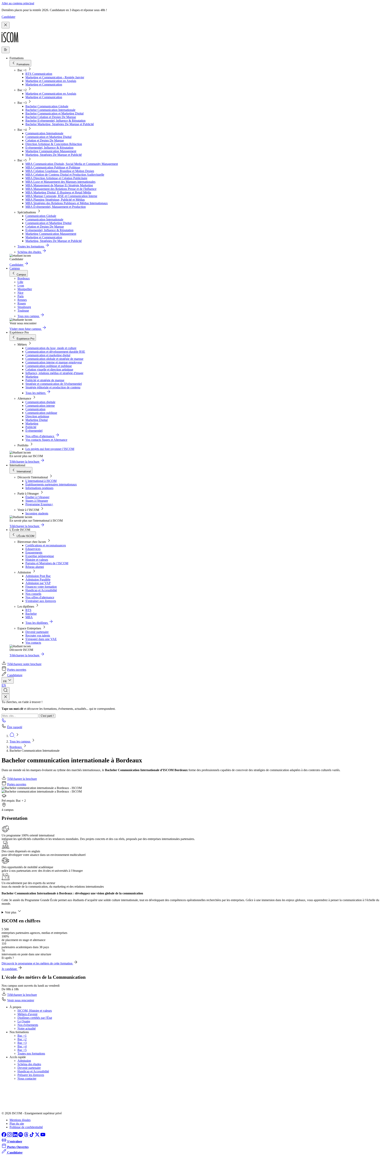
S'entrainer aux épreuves (40, 601)
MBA (29, 617)
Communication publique (41, 412)
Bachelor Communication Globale (46, 106)
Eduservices (32, 549)
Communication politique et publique (48, 366)
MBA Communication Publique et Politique (52, 167)
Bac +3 (22, 1042)
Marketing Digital (36, 420)
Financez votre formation (41, 586)
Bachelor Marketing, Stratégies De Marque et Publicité (59, 124)
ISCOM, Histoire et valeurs (34, 1010)
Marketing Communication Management (50, 151)
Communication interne (40, 405)
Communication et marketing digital (47, 355)
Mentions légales (20, 1120)
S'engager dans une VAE (41, 639)
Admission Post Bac (38, 576)
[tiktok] (32, 1136)
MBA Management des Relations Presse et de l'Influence (60, 189)
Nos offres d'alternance (39, 597)
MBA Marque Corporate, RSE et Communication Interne (61, 196)
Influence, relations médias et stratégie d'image (54, 373)
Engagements (33, 552)
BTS (28, 610)
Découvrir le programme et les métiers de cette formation (37, 963)
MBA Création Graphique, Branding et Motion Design (59, 171)
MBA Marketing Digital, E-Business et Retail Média (58, 192)
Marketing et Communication (43, 84)
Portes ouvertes (16, 669)
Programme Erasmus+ (39, 504)
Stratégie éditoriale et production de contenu (52, 387)
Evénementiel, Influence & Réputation (49, 147)
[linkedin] (15, 1136)
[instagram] (10, 1136)
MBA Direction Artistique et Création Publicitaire (56, 178)
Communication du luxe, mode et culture (50, 348)
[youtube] (42, 1136)
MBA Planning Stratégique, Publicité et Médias (55, 199)
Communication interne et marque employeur (53, 362)
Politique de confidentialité (26, 1127)
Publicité (30, 427)
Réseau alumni (34, 566)
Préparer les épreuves (30, 1075)
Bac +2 (22, 1039)
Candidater (8, 16)
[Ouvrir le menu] (6, 50)
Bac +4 (22, 1046)
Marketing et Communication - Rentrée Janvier (54, 77)
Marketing (31, 376)
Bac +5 (22, 1050)
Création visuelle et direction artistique (49, 369)
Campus (15, 268)
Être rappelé (14, 727)
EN (4, 685)
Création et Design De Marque (44, 140)
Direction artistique (37, 416)
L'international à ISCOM (41, 481)
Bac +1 (22, 1035)
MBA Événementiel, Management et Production (55, 206)
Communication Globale (40, 216)
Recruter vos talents (37, 635)
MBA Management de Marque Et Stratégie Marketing (59, 185)
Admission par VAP (38, 583)
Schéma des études (29, 1064)
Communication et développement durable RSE (55, 351)
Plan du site (17, 1123)
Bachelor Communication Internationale (50, 110)
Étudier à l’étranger (37, 497)
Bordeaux (16, 747)
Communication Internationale (44, 133)
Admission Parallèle (37, 579)
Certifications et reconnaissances (45, 545)
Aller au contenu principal (18, 3)
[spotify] (21, 1136)
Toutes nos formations (31, 1053)
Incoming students (36, 513)
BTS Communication (38, 73)
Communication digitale (40, 402)
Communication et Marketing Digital (48, 137)
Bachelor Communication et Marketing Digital (54, 113)
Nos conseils (33, 593)
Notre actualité (26, 1028)
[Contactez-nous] (4, 721)
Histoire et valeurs (36, 559)
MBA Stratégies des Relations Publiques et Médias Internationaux (66, 203)
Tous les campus (20, 741)
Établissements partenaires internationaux (51, 484)
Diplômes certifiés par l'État (34, 1017)
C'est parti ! (47, 715)
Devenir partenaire (37, 632)
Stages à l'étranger (36, 500)
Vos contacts (33, 642)
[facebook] (4, 1136)
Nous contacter (26, 1078)
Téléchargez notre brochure (24, 664)
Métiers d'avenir (27, 1014)
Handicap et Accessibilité (41, 590)
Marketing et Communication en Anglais (50, 81)
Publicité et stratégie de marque (44, 380)
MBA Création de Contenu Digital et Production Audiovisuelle (64, 174)
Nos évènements (27, 1025)
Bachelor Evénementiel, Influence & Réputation (55, 120)
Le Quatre (23, 1021)
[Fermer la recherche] (6, 697)
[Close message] (6, 25)
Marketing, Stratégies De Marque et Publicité (53, 154)
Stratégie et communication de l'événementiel (53, 383)
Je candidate (10, 969)
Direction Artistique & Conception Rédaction (53, 144)
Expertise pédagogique (39, 556)
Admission (24, 1060)
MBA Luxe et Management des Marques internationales (60, 181)
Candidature (14, 675)
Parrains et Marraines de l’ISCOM (46, 563)
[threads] (26, 1136)
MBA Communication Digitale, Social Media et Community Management (71, 164)
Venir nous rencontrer (20, 1000)
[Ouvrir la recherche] (6, 690)
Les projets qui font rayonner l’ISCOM (49, 449)
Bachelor (31, 613)
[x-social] (37, 1136)
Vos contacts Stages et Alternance (46, 439)
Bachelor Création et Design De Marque (50, 117)
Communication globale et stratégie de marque (54, 358)
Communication (35, 409)
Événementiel (33, 430)
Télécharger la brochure (22, 778)
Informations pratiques (39, 488)
